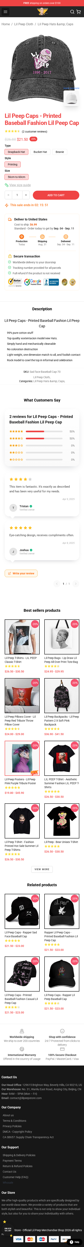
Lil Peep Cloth (23, 24)
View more (42, 869)
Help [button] (77, 1242)
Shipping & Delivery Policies (19, 1155)
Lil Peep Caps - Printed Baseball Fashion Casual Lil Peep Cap (21, 998)
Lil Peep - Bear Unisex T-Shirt (61, 842)
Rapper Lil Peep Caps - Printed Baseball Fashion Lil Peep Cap (61, 936)
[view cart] (78, 11)
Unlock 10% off (7, 1230)
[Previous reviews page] (56, 583)
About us (8, 1115)
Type (8, 145)
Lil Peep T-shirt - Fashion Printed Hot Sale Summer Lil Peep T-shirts (21, 845)
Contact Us (9, 1171)
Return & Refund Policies (17, 1166)
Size (7, 170)
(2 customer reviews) (34, 131)
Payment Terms (12, 1160)
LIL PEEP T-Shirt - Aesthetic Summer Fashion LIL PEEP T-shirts (61, 783)
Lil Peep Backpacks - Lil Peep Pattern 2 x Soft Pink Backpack (61, 720)
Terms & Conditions (14, 1120)
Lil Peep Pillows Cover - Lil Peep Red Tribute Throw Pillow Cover (20, 720)
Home (6, 24)
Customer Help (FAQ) (15, 1177)
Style (8, 158)
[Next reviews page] (75, 583)
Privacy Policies (12, 1126)
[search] (72, 11)
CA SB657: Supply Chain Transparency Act (28, 1137)
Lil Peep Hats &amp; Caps (55, 24)
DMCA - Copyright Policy (17, 1131)
